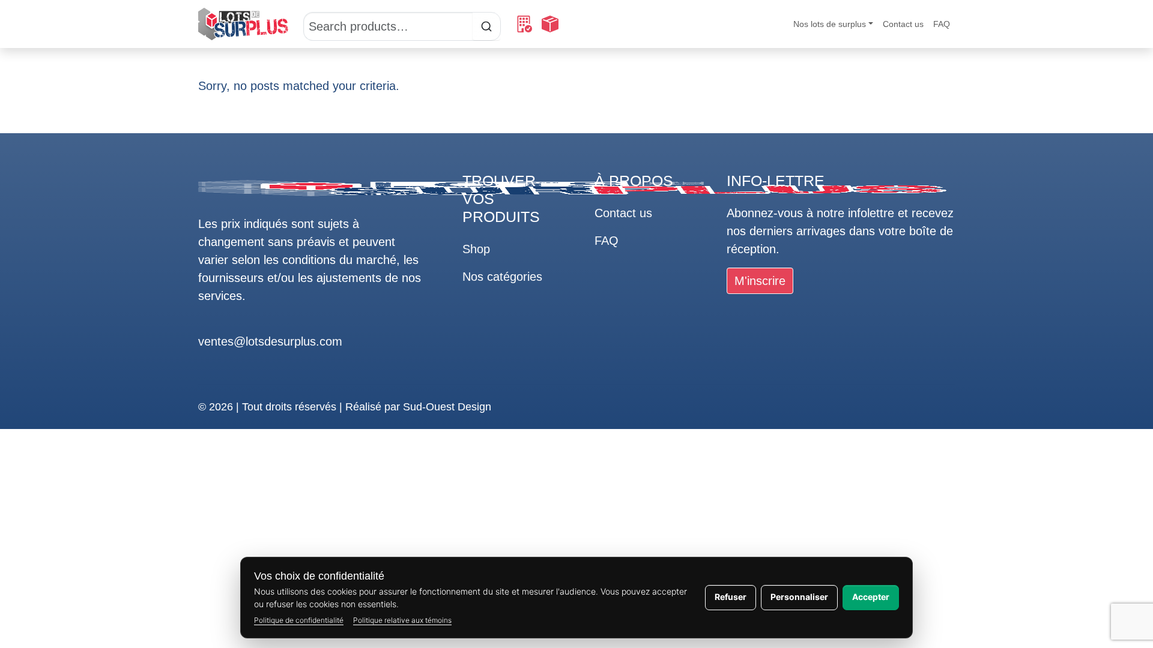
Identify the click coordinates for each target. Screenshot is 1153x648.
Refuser (730, 597)
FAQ (941, 24)
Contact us (903, 24)
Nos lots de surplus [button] (829, 24)
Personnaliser (799, 597)
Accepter (870, 597)
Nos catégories (502, 276)
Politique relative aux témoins (402, 620)
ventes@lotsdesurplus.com (270, 341)
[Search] (402, 24)
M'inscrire (759, 280)
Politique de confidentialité (298, 620)
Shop (476, 249)
